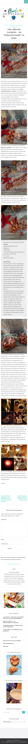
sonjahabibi (17, 40)
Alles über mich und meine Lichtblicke (12, 640)
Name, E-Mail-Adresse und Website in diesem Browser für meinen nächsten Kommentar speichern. (13, 558)
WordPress (24, 741)
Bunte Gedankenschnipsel (11, 25)
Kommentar (4, 519)
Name (2, 539)
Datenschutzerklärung (8, 643)
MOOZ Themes (10, 741)
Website (10, 548)
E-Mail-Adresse (4, 544)
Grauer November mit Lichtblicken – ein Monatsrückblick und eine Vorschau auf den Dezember (6, 498)
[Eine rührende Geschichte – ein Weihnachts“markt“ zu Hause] (14, 60)
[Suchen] (23, 712)
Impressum (5, 646)
